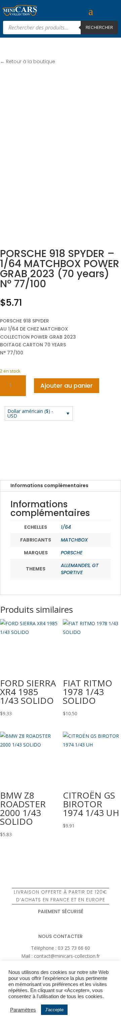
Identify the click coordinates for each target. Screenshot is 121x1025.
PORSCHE (71, 552)
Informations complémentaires (49, 485)
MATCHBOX (74, 540)
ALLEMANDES (75, 565)
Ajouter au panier (66, 385)
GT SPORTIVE (79, 569)
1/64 (66, 527)
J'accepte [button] (54, 1009)
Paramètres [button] (23, 1010)
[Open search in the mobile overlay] (60, 27)
